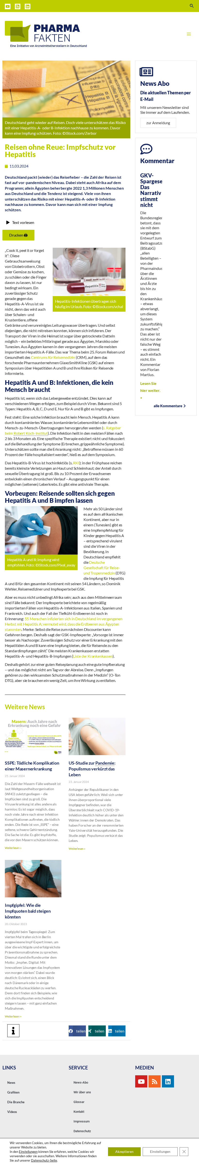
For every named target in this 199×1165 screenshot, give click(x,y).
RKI (76, 462)
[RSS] (17, 6)
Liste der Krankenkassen (93, 656)
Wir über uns (82, 1092)
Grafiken (13, 1092)
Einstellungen (28, 1152)
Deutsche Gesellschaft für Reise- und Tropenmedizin (101, 567)
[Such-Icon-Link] (192, 6)
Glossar (79, 1102)
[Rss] (155, 1081)
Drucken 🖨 (18, 235)
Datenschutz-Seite (44, 1160)
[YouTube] (7, 6)
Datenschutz (82, 1131)
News (11, 1083)
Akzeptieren (124, 1151)
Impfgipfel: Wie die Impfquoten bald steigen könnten (27, 910)
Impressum (82, 1121)
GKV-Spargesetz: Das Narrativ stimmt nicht (154, 190)
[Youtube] (141, 1081)
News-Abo (81, 1082)
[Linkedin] (27, 6)
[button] (77, 1030)
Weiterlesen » (13, 848)
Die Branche (16, 1102)
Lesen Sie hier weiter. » (150, 390)
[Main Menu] (188, 34)
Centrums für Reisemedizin (53, 357)
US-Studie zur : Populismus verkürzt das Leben (92, 768)
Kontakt (79, 1111)
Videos (12, 1112)
